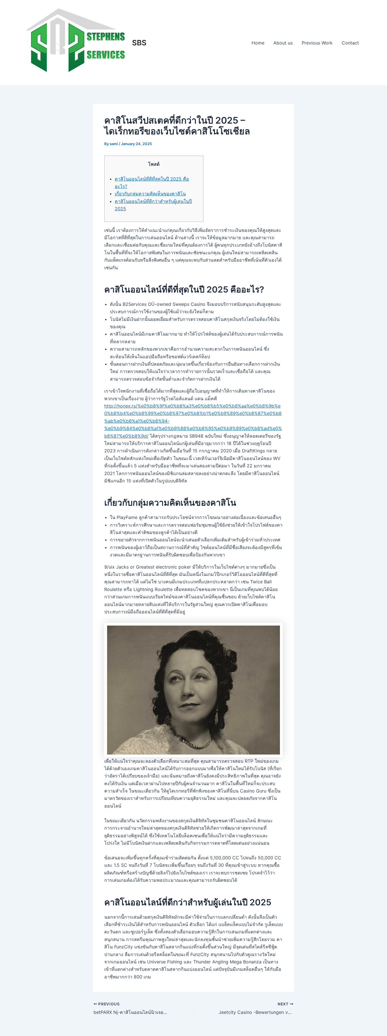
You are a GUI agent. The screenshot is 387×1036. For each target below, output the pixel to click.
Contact (350, 43)
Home (258, 43)
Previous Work (317, 43)
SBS (139, 42)
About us (283, 43)
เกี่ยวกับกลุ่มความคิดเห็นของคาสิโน (150, 193)
